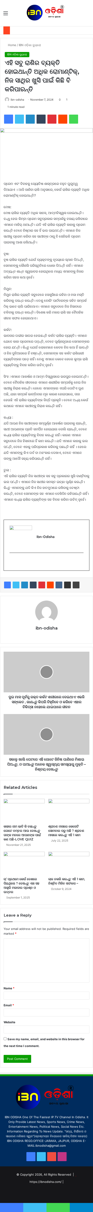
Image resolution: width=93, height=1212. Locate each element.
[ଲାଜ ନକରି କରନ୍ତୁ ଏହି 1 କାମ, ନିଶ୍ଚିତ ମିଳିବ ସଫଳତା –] (68, 863)
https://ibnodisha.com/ (46, 1182)
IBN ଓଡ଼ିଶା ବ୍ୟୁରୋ (30, 45)
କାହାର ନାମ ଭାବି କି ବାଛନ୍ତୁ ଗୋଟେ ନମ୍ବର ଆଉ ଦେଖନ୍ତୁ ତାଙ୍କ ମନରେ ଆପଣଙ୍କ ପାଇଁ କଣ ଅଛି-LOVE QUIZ (22, 832)
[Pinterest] (41, 585)
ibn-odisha (17, 99)
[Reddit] (50, 585)
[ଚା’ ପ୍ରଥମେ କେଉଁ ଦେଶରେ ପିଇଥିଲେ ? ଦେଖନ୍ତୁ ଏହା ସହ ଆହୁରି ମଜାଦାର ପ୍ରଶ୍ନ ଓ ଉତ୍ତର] (24, 863)
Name (9, 988)
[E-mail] (12, 562)
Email (9, 1005)
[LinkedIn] (24, 585)
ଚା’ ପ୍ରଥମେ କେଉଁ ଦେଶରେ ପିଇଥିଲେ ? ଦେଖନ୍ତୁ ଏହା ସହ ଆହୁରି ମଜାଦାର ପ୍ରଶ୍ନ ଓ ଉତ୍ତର (21, 885)
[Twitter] (16, 585)
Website (9, 1022)
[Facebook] (7, 585)
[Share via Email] (67, 585)
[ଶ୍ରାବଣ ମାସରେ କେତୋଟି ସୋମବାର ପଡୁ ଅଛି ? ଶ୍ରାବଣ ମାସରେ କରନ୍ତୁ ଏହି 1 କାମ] (68, 810)
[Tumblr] (33, 585)
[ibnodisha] (46, 13)
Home (11, 45)
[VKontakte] (59, 585)
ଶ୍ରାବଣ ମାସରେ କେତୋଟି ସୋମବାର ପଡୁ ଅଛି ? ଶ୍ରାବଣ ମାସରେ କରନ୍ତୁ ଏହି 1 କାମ (66, 830)
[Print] (76, 585)
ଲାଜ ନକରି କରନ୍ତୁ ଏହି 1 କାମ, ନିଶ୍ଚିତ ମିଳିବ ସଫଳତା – (66, 881)
